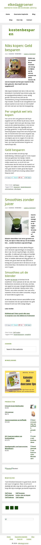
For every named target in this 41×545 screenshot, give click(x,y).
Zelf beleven (9, 497)
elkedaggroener (20, 4)
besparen (17, 187)
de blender (14, 280)
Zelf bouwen (20, 493)
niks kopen (17, 189)
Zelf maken (16, 332)
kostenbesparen (26, 187)
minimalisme (9, 189)
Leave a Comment (29, 54)
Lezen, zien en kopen (23, 495)
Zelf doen (16, 185)
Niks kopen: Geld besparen (18, 47)
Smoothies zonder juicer (19, 201)
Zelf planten (9, 495)
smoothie (28, 334)
